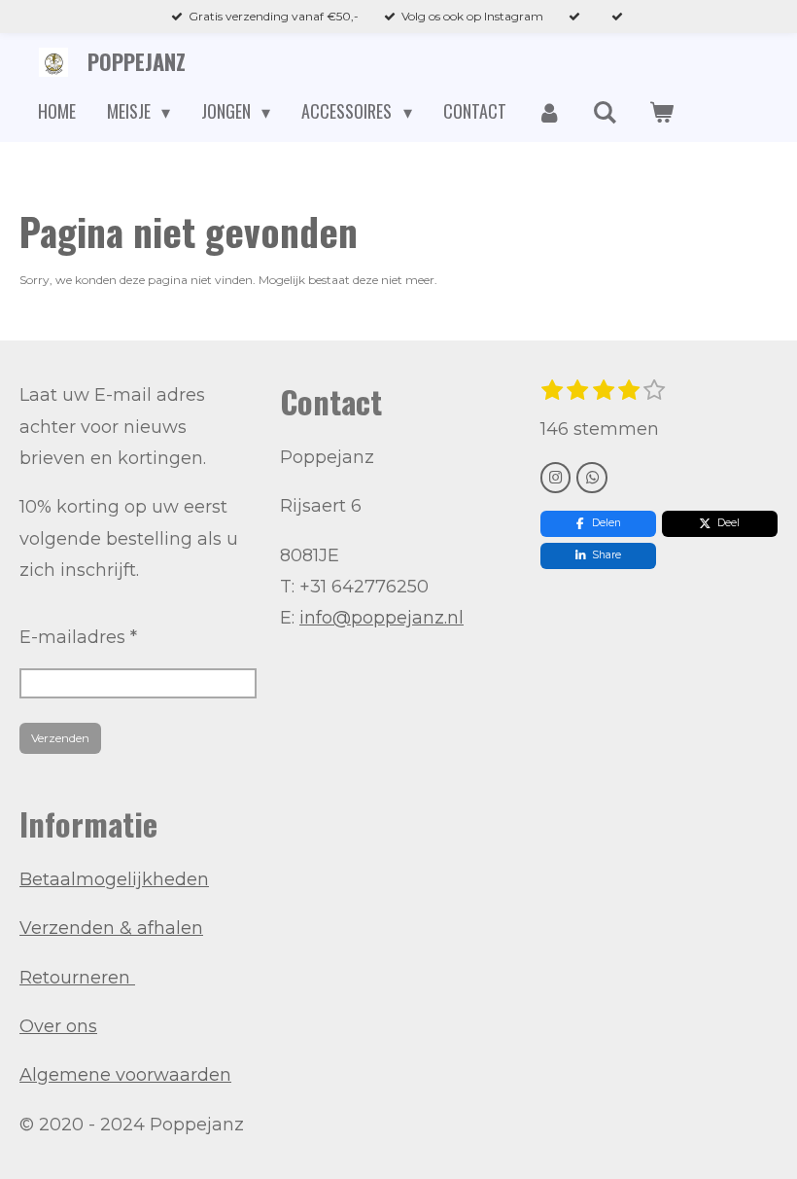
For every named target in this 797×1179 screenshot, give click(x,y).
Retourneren (77, 977)
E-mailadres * (78, 637)
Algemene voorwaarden (125, 1075)
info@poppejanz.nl (381, 617)
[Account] (549, 111)
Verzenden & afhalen (111, 928)
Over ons (58, 1026)
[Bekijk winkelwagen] (660, 111)
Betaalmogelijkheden (114, 879)
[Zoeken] (605, 111)
